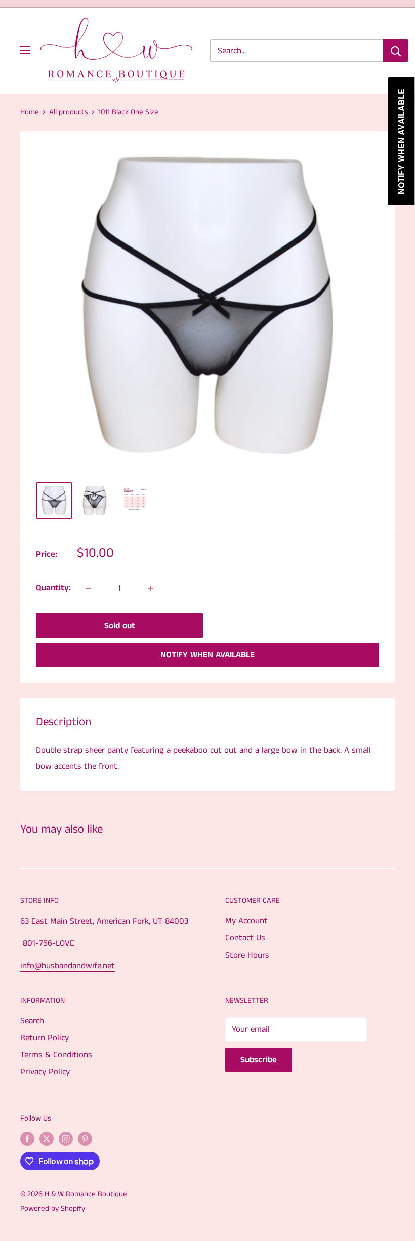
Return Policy (44, 1037)
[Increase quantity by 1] (150, 588)
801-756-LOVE (47, 943)
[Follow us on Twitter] (46, 1139)
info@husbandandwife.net (67, 966)
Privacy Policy (45, 1072)
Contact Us (245, 938)
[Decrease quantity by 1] (88, 588)
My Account (246, 921)
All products (68, 112)
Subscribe (258, 1060)
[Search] (395, 50)
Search (32, 1021)
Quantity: (53, 588)
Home (29, 112)
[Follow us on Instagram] (66, 1139)
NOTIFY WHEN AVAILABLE (207, 655)
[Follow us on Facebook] (27, 1139)
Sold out (119, 625)
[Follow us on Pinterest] (85, 1139)
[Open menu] (25, 50)
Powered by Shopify (52, 1208)
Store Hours (247, 955)
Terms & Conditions (56, 1055)
